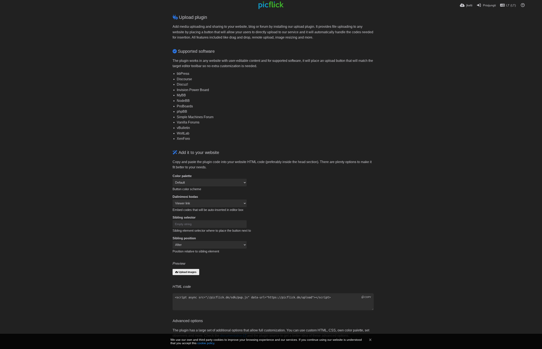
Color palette (182, 176)
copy (367, 297)
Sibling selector (184, 217)
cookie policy (205, 343)
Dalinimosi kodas (185, 196)
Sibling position (184, 238)
